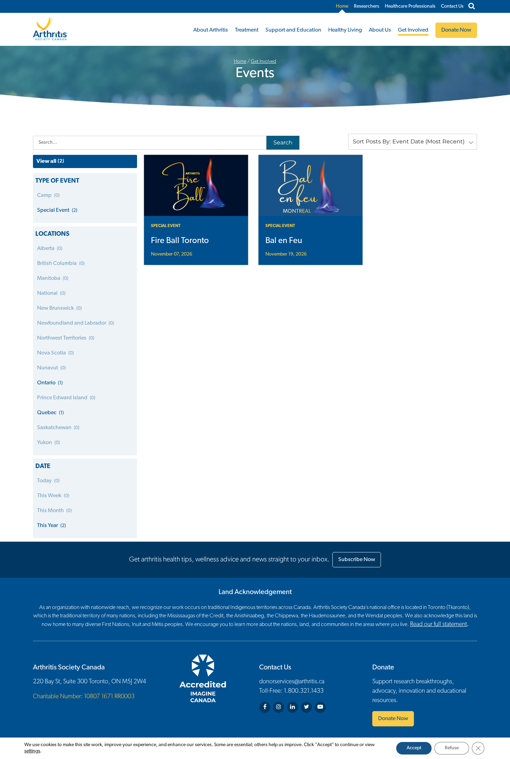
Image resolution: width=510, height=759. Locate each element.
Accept (414, 748)
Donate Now (393, 719)
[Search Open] (471, 6)
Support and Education (293, 30)
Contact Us (452, 6)
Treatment (246, 30)
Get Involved (413, 30)
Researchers (366, 6)
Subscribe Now (356, 559)
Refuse (452, 748)
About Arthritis (210, 30)
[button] (412, 142)
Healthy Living (345, 30)
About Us (380, 30)
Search (282, 142)
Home (342, 6)
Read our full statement (438, 625)
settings (32, 751)
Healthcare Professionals (410, 6)
